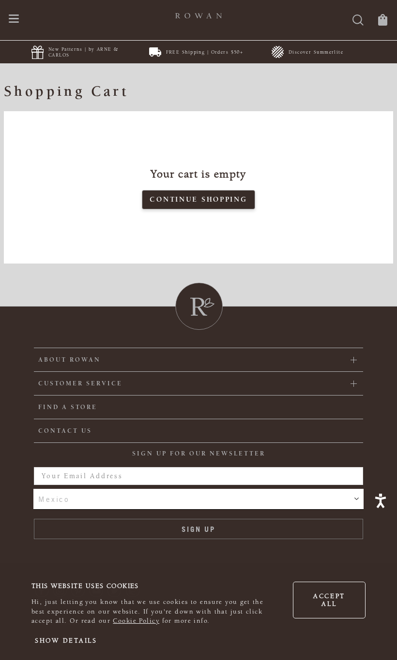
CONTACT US (65, 430)
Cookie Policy (136, 621)
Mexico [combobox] (53, 499)
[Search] (358, 21)
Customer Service (80, 383)
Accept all (329, 600)
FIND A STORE (67, 407)
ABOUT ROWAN (69, 359)
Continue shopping (198, 199)
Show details (66, 641)
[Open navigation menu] (14, 20)
